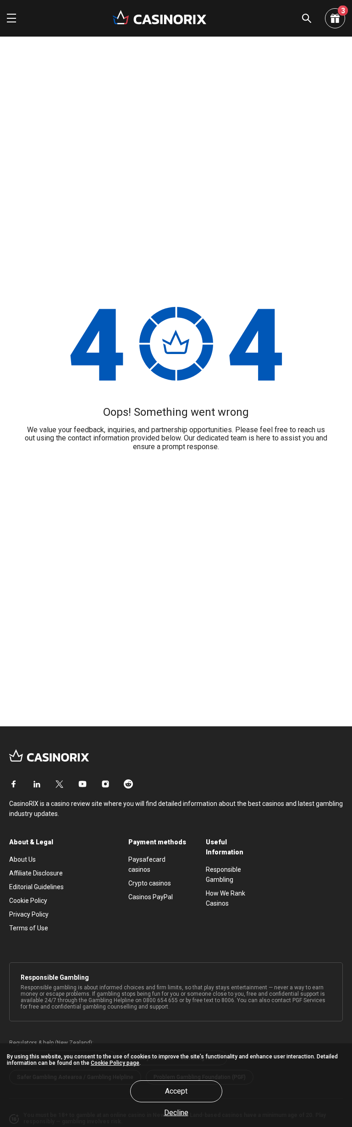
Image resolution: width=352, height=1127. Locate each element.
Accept (176, 1091)
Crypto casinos (149, 883)
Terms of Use (28, 928)
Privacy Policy (29, 914)
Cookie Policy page (115, 1063)
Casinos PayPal (150, 897)
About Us (22, 859)
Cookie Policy (28, 900)
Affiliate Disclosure (36, 873)
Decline (176, 1112)
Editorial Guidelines (36, 887)
